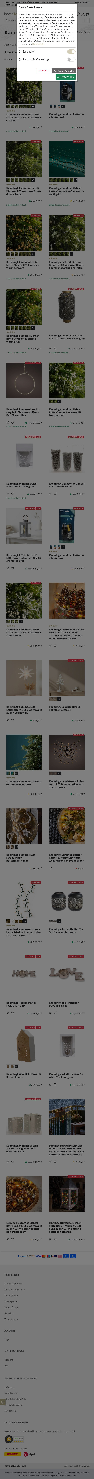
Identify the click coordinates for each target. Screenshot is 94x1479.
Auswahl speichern (64, 70)
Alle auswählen (65, 77)
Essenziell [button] (28, 51)
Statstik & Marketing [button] (35, 59)
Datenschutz (38, 44)
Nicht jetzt (44, 70)
